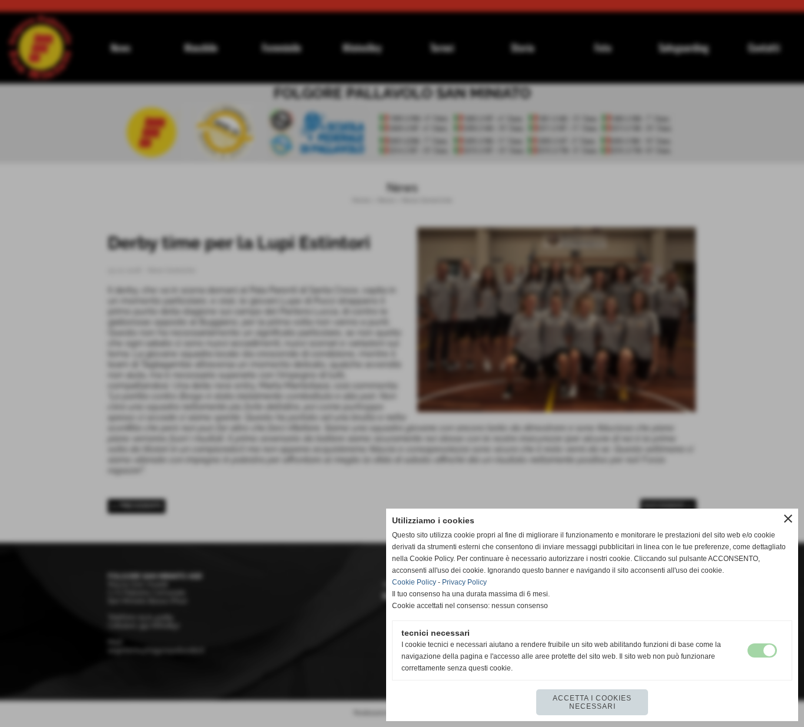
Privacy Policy (464, 582)
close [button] (788, 519)
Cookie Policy (414, 582)
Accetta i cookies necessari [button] (592, 702)
